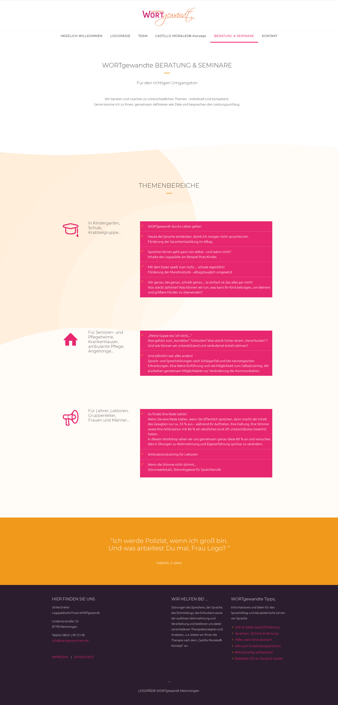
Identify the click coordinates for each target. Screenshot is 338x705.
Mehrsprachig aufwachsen (253, 652)
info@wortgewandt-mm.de (70, 640)
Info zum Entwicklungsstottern (258, 646)
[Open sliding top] (4, 4)
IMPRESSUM (60, 657)
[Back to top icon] (169, 682)
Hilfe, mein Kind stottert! (253, 639)
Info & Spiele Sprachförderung (257, 627)
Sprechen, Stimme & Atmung (256, 633)
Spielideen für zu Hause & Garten (258, 658)
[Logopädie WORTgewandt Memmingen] (169, 15)
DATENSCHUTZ (84, 657)
